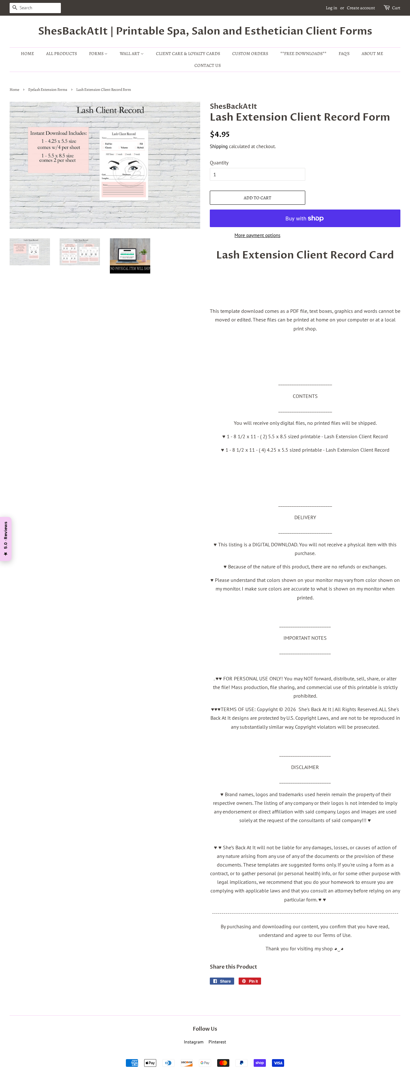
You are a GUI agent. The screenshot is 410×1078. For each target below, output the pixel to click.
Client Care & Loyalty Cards (188, 54)
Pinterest (217, 1042)
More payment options (257, 235)
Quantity (219, 162)
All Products (61, 54)
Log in (331, 8)
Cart (396, 8)
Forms (96, 54)
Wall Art (130, 54)
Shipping (219, 146)
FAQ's (344, 54)
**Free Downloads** (303, 54)
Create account (361, 8)
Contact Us (207, 65)
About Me (372, 54)
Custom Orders (250, 54)
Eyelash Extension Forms (47, 89)
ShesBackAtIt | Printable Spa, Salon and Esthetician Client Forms (205, 31)
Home (27, 54)
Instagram (193, 1042)
